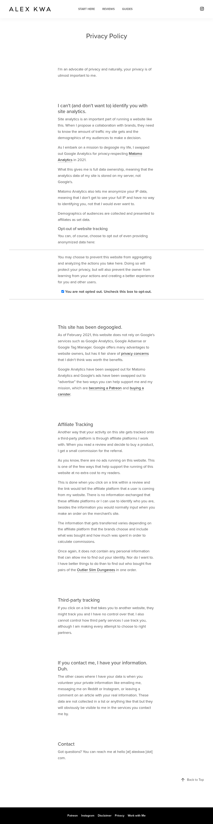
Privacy (119, 815)
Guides (127, 9)
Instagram (87, 815)
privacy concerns (135, 353)
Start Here (86, 9)
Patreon (72, 815)
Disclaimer (104, 815)
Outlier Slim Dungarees (96, 570)
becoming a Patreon (105, 388)
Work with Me (137, 815)
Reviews (108, 9)
